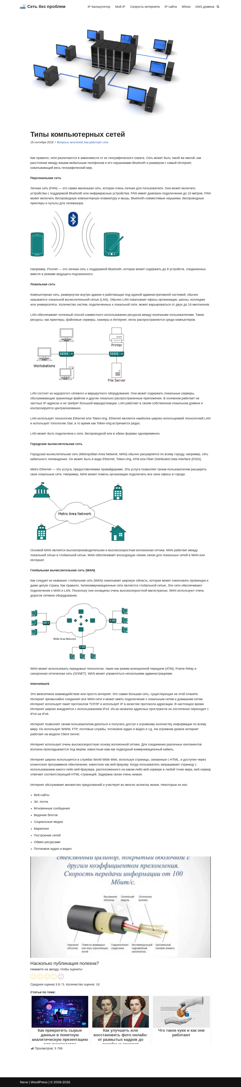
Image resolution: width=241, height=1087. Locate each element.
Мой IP (120, 6)
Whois (186, 6)
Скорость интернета (145, 6)
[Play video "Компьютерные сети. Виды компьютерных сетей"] (120, 907)
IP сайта (171, 6)
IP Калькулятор (99, 6)
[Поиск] (218, 6)
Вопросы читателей (70, 142)
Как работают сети (96, 142)
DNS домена (204, 6)
